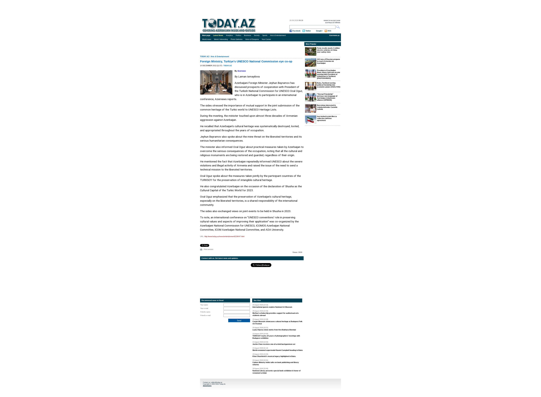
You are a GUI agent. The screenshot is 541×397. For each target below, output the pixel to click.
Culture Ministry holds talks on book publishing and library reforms (275, 363)
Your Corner (266, 39)
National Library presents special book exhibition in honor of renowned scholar (276, 372)
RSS (329, 31)
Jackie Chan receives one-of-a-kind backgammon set (273, 344)
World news (206, 39)
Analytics (229, 35)
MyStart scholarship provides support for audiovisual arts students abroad (275, 314)
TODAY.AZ (204, 56)
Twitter (308, 31)
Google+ (319, 31)
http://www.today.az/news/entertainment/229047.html (224, 237)
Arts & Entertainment (278, 35)
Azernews (241, 71)
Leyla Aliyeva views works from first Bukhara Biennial (274, 330)
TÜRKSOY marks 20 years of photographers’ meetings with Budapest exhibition (276, 337)
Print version (208, 249)
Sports (264, 35)
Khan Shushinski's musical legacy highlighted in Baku (274, 356)
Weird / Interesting (221, 39)
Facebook (297, 31)
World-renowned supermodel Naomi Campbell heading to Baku (277, 350)
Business (247, 35)
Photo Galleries (236, 39)
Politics (238, 35)
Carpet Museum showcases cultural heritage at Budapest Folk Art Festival (277, 323)
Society (257, 35)
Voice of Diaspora (252, 39)
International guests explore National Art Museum (272, 307)
